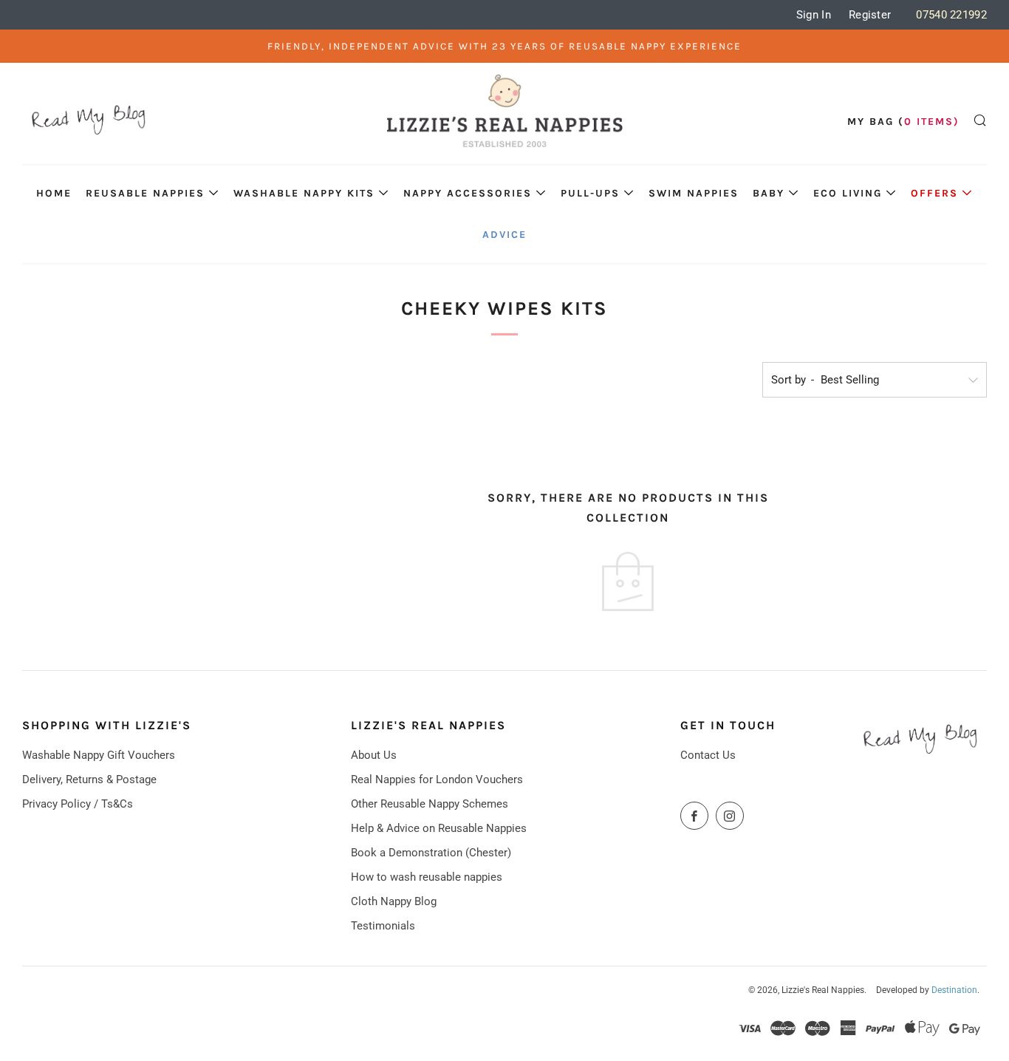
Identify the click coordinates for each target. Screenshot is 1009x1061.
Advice (504, 234)
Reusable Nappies (145, 193)
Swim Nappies (694, 193)
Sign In (813, 14)
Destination (954, 990)
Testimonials (383, 925)
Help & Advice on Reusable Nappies (439, 828)
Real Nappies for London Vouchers (437, 779)
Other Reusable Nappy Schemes (429, 804)
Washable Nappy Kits (303, 193)
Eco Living (847, 193)
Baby (768, 193)
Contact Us (708, 755)
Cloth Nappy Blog (394, 901)
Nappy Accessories (467, 193)
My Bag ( (903, 121)
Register (870, 14)
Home (54, 193)
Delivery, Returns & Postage (89, 779)
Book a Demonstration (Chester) (431, 852)
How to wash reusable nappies (426, 877)
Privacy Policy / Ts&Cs (77, 804)
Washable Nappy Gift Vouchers (98, 755)
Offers (934, 193)
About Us (374, 755)
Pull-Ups (590, 193)
